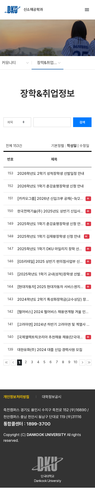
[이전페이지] (13, 362)
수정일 (84, 146)
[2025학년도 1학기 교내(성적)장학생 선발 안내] (50, 274)
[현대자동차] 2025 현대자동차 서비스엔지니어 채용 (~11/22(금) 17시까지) (50, 287)
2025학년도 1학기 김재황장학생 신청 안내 (48, 236)
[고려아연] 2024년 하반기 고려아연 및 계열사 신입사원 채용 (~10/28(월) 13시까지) (54, 324)
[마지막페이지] (89, 362)
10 (75, 362)
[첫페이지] (6, 362)
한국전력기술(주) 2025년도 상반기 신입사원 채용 (50, 211)
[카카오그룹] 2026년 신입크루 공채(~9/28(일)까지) (50, 198)
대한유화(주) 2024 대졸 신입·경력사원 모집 (49, 350)
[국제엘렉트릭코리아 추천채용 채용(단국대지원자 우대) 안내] (50, 337)
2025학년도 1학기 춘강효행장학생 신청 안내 (50, 224)
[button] (13, 62)
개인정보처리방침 (16, 397)
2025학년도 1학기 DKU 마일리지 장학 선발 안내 (50, 249)
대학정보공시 (51, 397)
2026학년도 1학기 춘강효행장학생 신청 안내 (50, 186)
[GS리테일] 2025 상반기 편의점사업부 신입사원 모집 (50, 261)
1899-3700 (38, 424)
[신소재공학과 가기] (13, 9)
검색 (82, 122)
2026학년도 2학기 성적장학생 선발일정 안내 (50, 173)
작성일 (72, 146)
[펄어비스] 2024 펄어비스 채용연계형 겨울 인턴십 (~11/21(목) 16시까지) (54, 312)
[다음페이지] (82, 362)
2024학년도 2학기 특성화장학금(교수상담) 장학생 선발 (54, 299)
